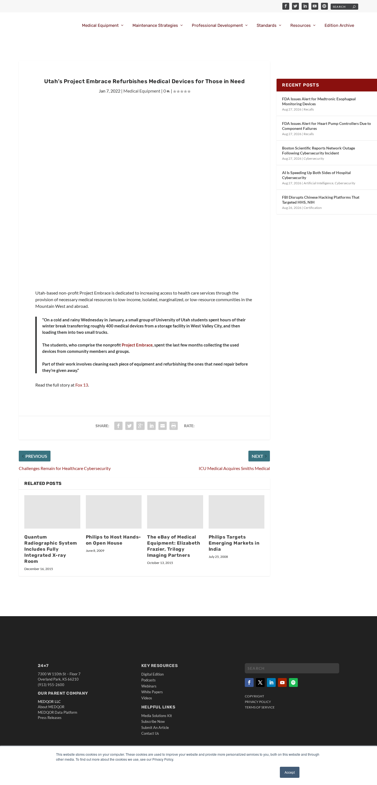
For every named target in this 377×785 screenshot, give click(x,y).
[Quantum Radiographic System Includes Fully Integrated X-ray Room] (52, 512)
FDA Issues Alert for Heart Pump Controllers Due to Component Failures (326, 126)
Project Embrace (137, 344)
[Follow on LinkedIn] (271, 682)
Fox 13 (81, 384)
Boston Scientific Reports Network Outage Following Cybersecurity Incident (318, 150)
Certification (313, 208)
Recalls (309, 109)
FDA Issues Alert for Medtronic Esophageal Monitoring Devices (319, 101)
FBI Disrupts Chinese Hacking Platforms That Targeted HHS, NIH (320, 199)
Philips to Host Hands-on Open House (113, 540)
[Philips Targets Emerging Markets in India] (237, 512)
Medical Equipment (100, 25)
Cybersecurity (314, 158)
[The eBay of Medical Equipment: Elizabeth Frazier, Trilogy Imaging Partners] (175, 512)
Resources (300, 25)
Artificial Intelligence (318, 183)
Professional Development (217, 25)
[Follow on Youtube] (282, 682)
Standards (267, 25)
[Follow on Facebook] (249, 682)
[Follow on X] (260, 682)
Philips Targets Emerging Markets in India (234, 543)
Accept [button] (290, 772)
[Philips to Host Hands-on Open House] (114, 512)
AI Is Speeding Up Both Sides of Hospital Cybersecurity (316, 175)
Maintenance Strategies (155, 25)
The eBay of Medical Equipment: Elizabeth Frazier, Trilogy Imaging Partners (173, 546)
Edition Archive (339, 25)
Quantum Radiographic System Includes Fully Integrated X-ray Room (50, 549)
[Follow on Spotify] (293, 682)
